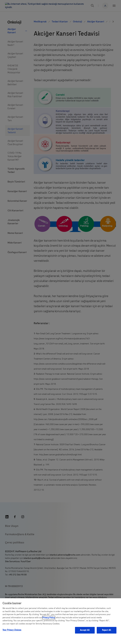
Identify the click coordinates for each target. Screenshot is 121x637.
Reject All (106, 630)
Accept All (85, 630)
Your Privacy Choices (12, 629)
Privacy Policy (49, 617)
